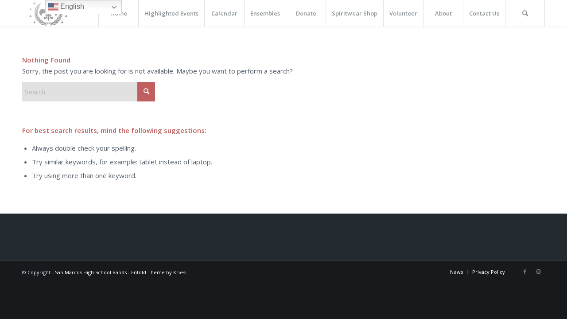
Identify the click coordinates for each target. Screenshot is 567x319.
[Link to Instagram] (538, 271)
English (71, 6)
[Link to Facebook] (525, 271)
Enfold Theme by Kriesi (158, 272)
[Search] (525, 13)
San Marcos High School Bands (91, 272)
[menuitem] (171, 13)
